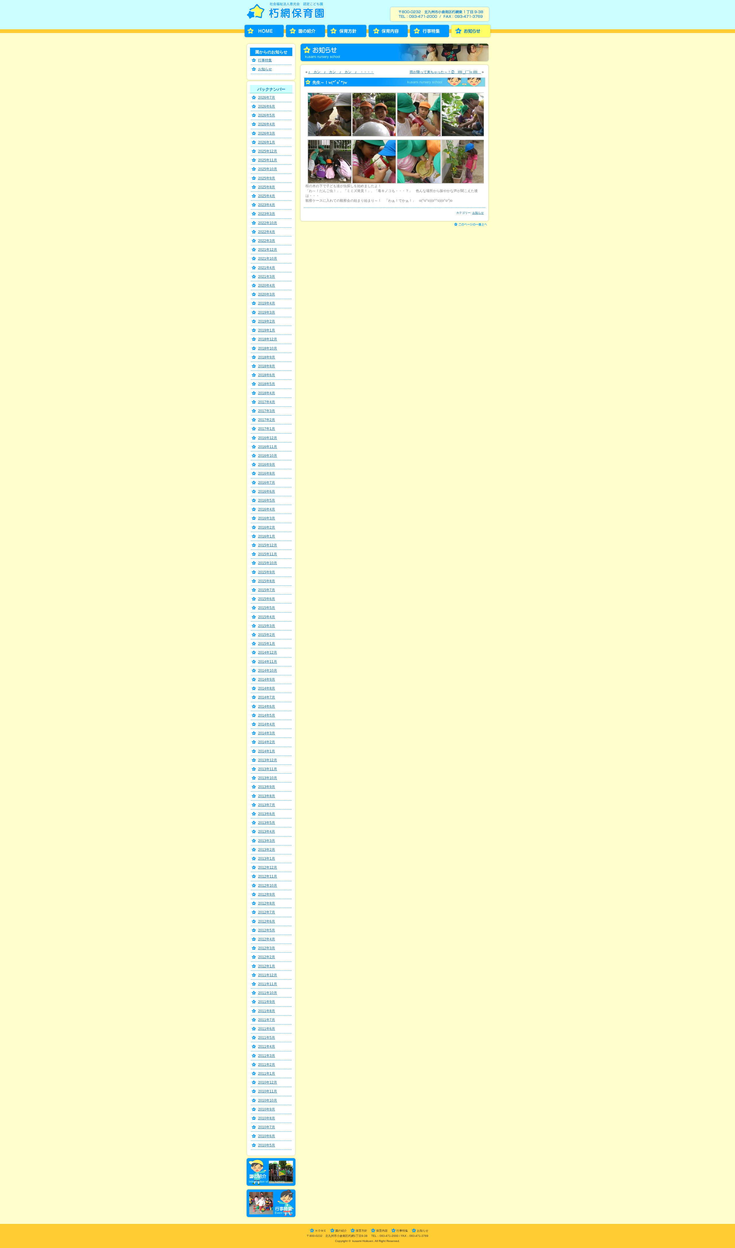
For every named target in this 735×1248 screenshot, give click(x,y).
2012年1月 (266, 966)
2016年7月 (266, 483)
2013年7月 (266, 805)
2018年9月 (266, 357)
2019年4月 (266, 303)
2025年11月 (267, 160)
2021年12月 (267, 250)
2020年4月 (266, 286)
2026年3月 (266, 133)
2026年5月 (266, 115)
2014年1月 (266, 751)
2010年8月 (266, 1118)
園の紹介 (305, 31)
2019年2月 (266, 321)
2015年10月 (267, 563)
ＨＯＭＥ (320, 1230)
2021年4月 (266, 268)
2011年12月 (267, 975)
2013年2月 (266, 850)
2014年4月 (266, 724)
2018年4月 (266, 393)
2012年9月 (266, 894)
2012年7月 (266, 912)
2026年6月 (266, 106)
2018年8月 (266, 366)
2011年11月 (267, 984)
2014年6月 (266, 706)
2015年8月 (266, 581)
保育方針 (347, 31)
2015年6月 (266, 599)
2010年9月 (266, 1109)
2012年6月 (266, 921)
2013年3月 (266, 841)
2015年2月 (266, 635)
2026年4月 (266, 124)
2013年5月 (266, 823)
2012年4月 (266, 939)
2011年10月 (267, 993)
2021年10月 (267, 259)
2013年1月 (266, 859)
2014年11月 (267, 662)
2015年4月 (266, 617)
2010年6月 (266, 1136)
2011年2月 (266, 1065)
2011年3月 (266, 1056)
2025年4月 (266, 196)
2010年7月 (266, 1127)
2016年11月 (267, 447)
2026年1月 (266, 142)
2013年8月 (266, 796)
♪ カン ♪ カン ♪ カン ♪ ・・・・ (341, 72)
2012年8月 (266, 903)
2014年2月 (266, 742)
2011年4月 (266, 1047)
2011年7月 (266, 1020)
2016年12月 (267, 438)
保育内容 (388, 31)
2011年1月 (266, 1074)
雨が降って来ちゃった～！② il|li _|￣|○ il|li (445, 72)
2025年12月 (267, 151)
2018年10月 (267, 348)
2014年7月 (266, 697)
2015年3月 (266, 626)
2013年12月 (267, 760)
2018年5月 (266, 384)
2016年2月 (266, 527)
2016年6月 (266, 492)
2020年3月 (266, 294)
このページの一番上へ (472, 225)
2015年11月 (267, 554)
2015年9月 (266, 572)
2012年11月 (267, 876)
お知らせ (471, 31)
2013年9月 (266, 787)
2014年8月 (266, 688)
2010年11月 (267, 1091)
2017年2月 (266, 420)
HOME (264, 31)
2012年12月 (267, 867)
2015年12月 (267, 545)
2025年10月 (267, 169)
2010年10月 (267, 1100)
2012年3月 (266, 948)
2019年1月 (266, 330)
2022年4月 (266, 232)
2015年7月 (266, 590)
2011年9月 (266, 1002)
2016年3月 (266, 518)
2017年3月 (266, 411)
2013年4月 (266, 832)
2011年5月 (266, 1038)
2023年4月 (266, 205)
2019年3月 (266, 312)
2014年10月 (267, 671)
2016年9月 (266, 465)
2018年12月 (267, 339)
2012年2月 (266, 957)
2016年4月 (266, 509)
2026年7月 (266, 98)
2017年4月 (266, 402)
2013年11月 (267, 769)
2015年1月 (266, 644)
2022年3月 (266, 241)
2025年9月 (266, 178)
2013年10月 (267, 778)
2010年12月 (267, 1082)
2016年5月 (266, 500)
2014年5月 (266, 715)
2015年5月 (266, 608)
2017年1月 (266, 429)
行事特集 (429, 31)
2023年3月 (266, 214)
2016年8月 (266, 473)
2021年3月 (266, 277)
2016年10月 (267, 456)
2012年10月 (267, 886)
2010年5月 (266, 1145)
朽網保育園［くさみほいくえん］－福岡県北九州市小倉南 (287, 12)
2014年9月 (266, 680)
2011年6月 (266, 1029)
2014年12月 (267, 653)
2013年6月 (266, 814)
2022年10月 (267, 223)
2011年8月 (266, 1011)
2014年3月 (266, 733)
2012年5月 (266, 930)
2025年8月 (266, 187)
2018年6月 (266, 375)
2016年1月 (266, 536)
